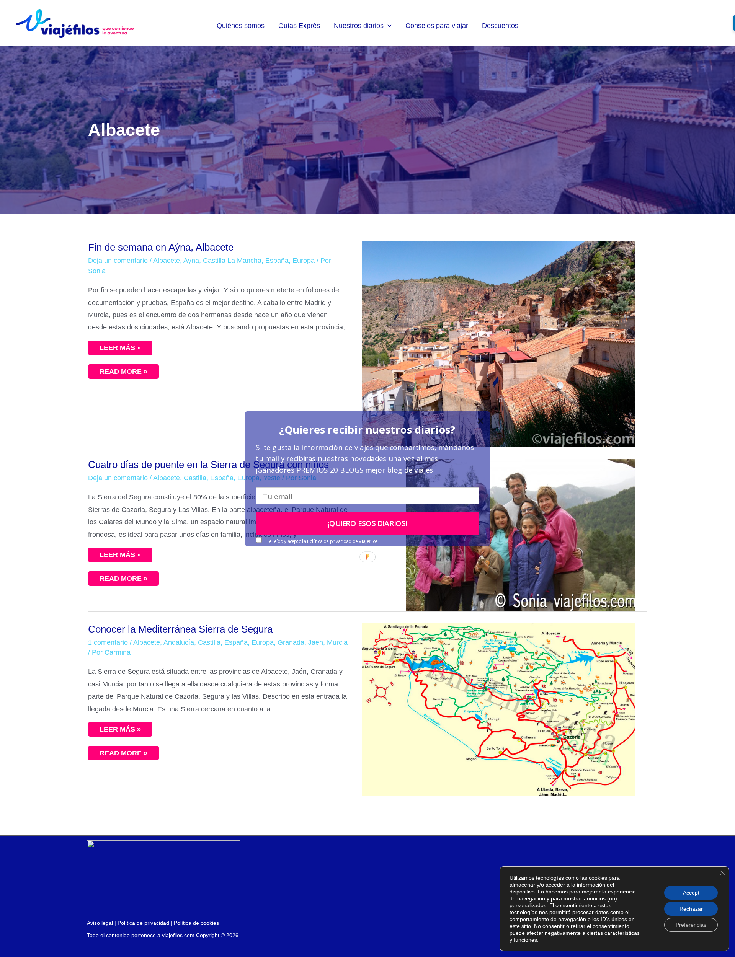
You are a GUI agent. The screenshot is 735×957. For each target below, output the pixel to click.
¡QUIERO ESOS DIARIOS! (368, 523)
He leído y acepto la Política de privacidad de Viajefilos (321, 541)
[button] (367, 429)
